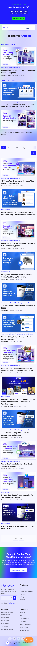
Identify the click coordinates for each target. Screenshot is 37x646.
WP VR (18, 67)
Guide (2, 129)
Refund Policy (5, 620)
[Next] (34, 147)
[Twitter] (14, 639)
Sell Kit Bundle (24, 600)
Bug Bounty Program (7, 629)
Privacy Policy (12, 603)
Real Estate (4, 67)
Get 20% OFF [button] (17, 18)
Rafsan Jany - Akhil (6, 75)
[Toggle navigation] (32, 27)
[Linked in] (18, 639)
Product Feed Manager (26, 591)
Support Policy (5, 626)
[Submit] (14, 598)
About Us (22, 612)
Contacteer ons (24, 630)
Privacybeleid (5, 617)
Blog (21, 615)
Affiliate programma (25, 624)
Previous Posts (15, 539)
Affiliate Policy (5, 623)
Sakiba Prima (4, 217)
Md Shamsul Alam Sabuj (7, 406)
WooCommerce (4, 102)
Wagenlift (22, 594)
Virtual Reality (12, 67)
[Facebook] (10, 639)
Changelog (23, 621)
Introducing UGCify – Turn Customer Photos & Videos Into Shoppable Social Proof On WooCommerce (18, 401)
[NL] (27, 27)
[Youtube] (23, 639)
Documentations (24, 618)
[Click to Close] (34, 12)
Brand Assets (24, 627)
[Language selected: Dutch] (27, 27)
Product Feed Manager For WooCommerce (18, 102)
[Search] (33, 153)
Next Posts (21, 539)
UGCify (22, 597)
